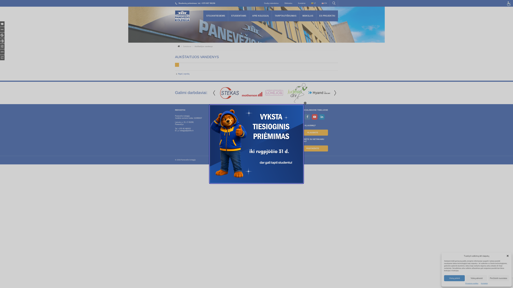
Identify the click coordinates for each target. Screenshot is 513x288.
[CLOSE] (305, 103)
